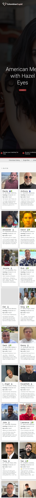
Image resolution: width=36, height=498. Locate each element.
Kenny (23, 345)
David (23, 230)
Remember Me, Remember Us (9, 391)
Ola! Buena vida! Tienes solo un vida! (9, 199)
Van (22, 461)
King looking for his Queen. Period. (9, 237)
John (4, 422)
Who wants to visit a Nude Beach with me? (28, 276)
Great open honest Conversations (28, 199)
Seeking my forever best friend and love (9, 430)
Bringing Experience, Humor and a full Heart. (9, 353)
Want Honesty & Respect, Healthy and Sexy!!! (9, 276)
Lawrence (25, 422)
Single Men (26, 160)
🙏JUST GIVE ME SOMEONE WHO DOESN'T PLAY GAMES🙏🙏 (28, 469)
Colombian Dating (14, 160)
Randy (5, 191)
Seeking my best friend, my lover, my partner (28, 237)
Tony (4, 461)
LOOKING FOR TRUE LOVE (28, 391)
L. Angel (6, 384)
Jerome (5, 268)
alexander (6, 230)
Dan (4, 307)
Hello (3, 469)
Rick (22, 268)
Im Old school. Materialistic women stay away (9, 314)
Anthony (24, 191)
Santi (4, 345)
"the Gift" (23, 314)
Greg (23, 307)
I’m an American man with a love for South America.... (28, 430)
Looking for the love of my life (28, 353)
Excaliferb (25, 384)
